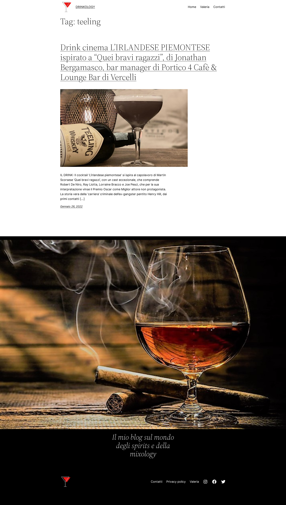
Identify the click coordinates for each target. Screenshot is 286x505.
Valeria (194, 481)
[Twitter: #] (223, 481)
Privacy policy (176, 481)
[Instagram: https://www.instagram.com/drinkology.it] (205, 481)
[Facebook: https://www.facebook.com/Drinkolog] (214, 481)
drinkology (85, 7)
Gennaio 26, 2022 (71, 206)
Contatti (156, 481)
